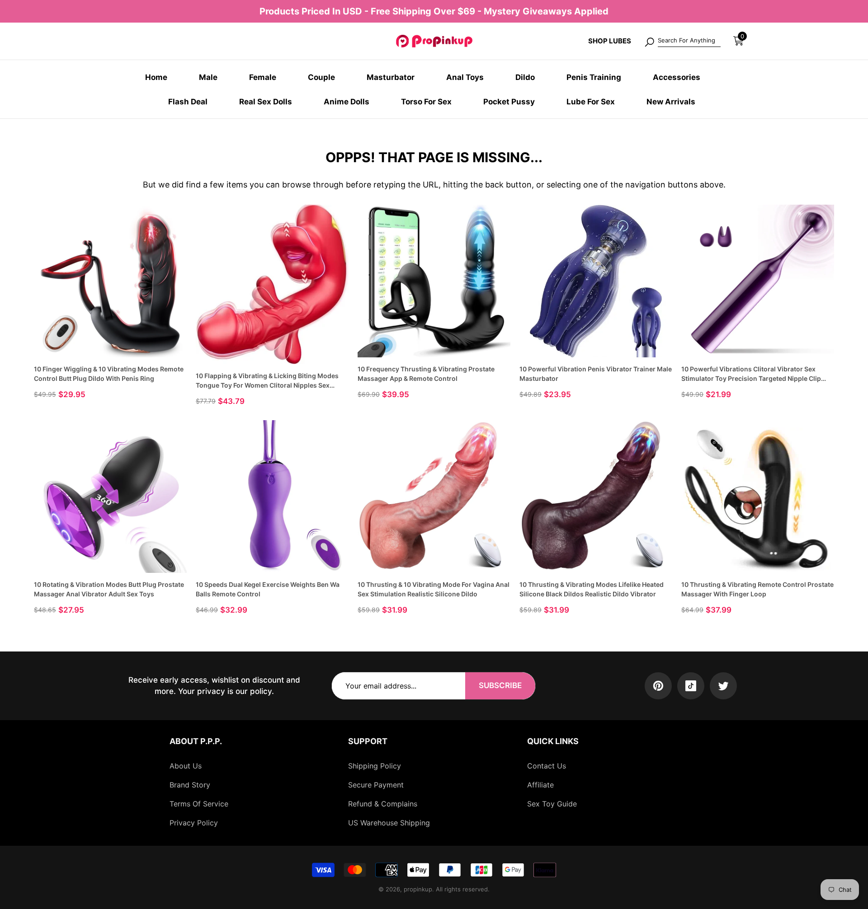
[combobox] (689, 41)
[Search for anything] (682, 41)
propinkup (418, 889)
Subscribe (500, 685)
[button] (738, 41)
